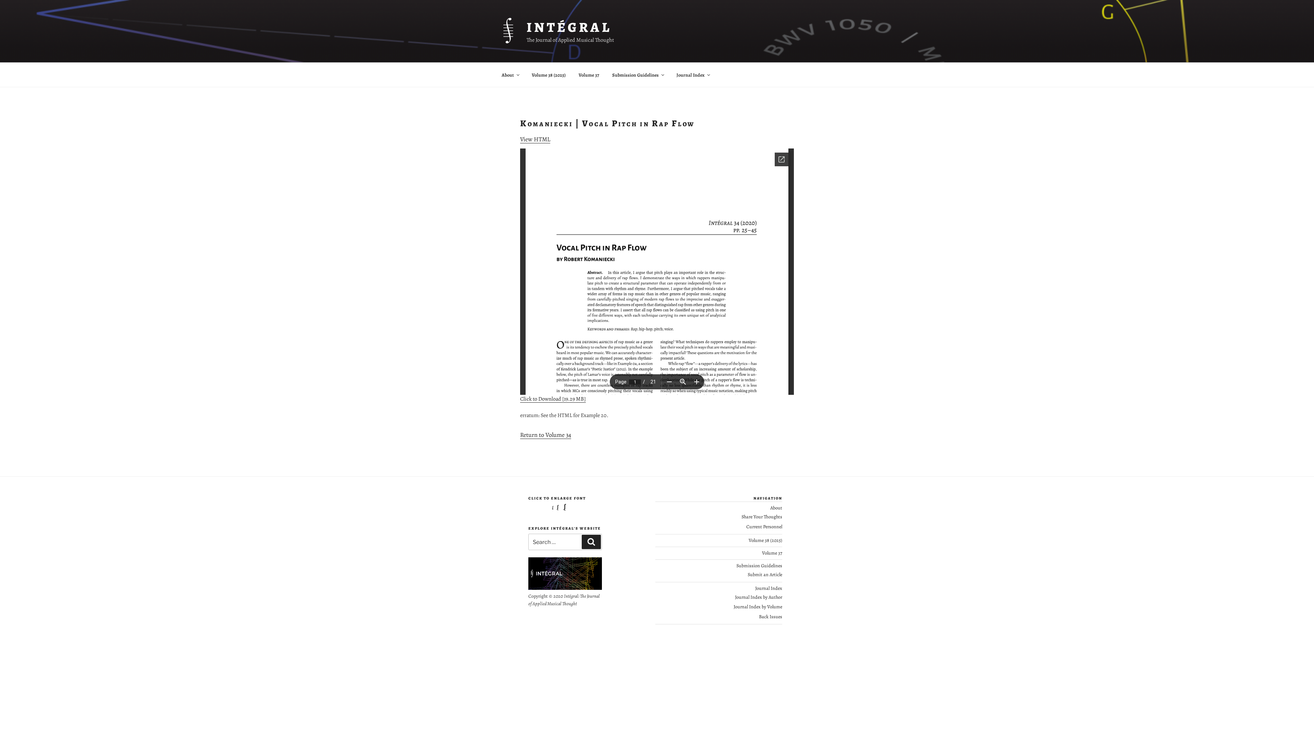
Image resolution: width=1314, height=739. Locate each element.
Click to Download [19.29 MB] (553, 399)
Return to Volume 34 (545, 435)
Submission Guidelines (635, 75)
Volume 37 (589, 75)
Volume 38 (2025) (549, 75)
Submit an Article (765, 574)
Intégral (569, 27)
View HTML (535, 139)
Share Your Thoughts (762, 517)
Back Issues (770, 616)
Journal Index (691, 75)
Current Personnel (764, 526)
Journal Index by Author (758, 597)
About (508, 75)
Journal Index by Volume (758, 607)
